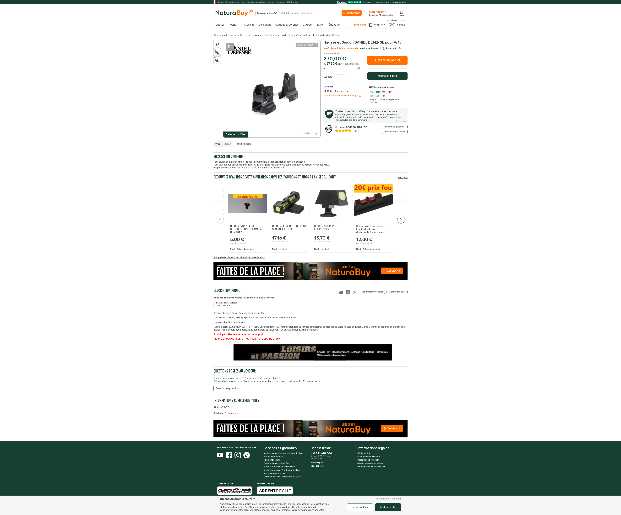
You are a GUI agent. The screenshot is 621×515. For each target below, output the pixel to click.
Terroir (320, 24)
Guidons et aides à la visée (284, 35)
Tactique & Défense (287, 24)
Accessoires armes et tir (253, 35)
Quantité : (328, 77)
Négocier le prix (387, 76)
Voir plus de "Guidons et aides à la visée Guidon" (239, 257)
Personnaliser (360, 507)
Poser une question (394, 127)
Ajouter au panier (387, 60)
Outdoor (308, 24)
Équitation (335, 24)
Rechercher (353, 13)
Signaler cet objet (397, 292)
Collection (265, 24)
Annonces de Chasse (225, 35)
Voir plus (403, 178)
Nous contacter (399, 2)
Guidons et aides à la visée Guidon (321, 35)
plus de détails (243, 144)
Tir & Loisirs (247, 24)
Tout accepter (388, 507)
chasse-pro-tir (351, 127)
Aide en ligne (382, 2)
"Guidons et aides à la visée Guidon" (309, 177)
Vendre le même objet (372, 292)
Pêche (232, 24)
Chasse (220, 24)
